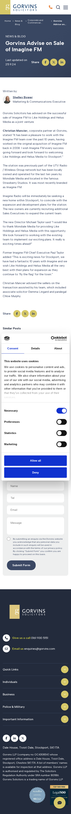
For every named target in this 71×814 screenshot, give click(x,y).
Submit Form (21, 565)
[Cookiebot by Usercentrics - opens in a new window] (51, 338)
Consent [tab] (12, 348)
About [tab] (58, 348)
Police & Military (14, 706)
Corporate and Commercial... (35, 21)
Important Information (18, 719)
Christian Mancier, (15, 130)
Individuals (10, 682)
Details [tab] (35, 348)
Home (8, 21)
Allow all (35, 460)
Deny (35, 472)
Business (9, 694)
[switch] (61, 422)
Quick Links (10, 669)
